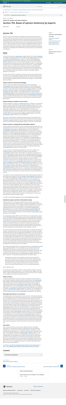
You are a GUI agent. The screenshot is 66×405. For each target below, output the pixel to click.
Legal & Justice (7, 9)
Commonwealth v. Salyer (8, 114)
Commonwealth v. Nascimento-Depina (30, 209)
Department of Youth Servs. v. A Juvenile (14, 129)
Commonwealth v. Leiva (25, 291)
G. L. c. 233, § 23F (25, 168)
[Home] (3, 9)
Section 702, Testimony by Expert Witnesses (19, 345)
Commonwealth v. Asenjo (8, 166)
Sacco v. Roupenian (28, 88)
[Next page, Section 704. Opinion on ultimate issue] (61, 366)
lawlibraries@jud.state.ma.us (54, 44)
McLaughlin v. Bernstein (8, 91)
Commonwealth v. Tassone (14, 288)
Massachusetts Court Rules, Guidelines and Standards (22, 9)
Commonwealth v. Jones (29, 314)
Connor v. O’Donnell (9, 120)
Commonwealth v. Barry (8, 86)
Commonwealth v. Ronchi (8, 152)
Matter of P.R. (16, 191)
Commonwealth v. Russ (15, 59)
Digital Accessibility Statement (9, 390)
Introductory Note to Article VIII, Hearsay (30, 346)
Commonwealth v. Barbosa (8, 93)
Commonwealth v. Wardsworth (35, 94)
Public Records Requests (35, 390)
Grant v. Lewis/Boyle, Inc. (8, 162)
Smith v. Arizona (38, 215)
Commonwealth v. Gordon (20, 56)
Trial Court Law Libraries (14, 12)
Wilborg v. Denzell (25, 113)
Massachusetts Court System (23, 12)
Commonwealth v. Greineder (27, 253)
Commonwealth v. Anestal (8, 187)
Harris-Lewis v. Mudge (8, 109)
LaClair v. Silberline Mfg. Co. (32, 57)
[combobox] (49, 6)
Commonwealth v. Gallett (17, 75)
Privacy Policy (20, 390)
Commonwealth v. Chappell (16, 177)
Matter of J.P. (29, 162)
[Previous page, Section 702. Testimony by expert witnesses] (4, 366)
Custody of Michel (35, 137)
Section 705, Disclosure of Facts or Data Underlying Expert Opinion (24, 197)
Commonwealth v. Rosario (21, 121)
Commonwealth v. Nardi (21, 161)
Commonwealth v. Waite (8, 147)
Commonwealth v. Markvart (9, 137)
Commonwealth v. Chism (12, 155)
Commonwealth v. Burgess (25, 104)
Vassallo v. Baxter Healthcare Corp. (29, 176)
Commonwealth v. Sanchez (19, 311)
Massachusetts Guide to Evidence (37, 9)
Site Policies (26, 390)
